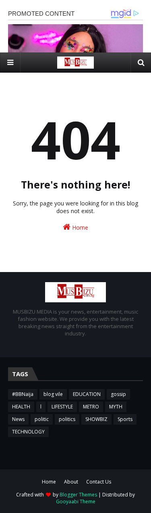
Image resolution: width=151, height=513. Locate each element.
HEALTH (21, 406)
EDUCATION (87, 394)
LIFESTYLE (62, 406)
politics (67, 419)
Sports (125, 419)
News (18, 419)
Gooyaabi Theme (75, 501)
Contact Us (98, 481)
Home (79, 227)
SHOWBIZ (96, 419)
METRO (91, 406)
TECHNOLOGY (28, 431)
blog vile (53, 394)
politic (42, 419)
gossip (118, 394)
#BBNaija (22, 394)
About (71, 481)
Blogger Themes (78, 494)
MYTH (115, 406)
